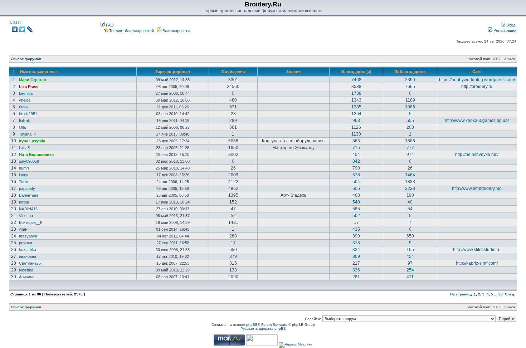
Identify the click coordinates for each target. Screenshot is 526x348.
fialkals (25, 120)
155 (410, 249)
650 (410, 236)
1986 (410, 106)
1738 (356, 93)
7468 (356, 79)
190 (410, 195)
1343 (356, 100)
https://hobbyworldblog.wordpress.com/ (477, 79)
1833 (410, 181)
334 (356, 249)
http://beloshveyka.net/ (476, 154)
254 (410, 270)
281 (356, 276)
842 (356, 161)
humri (24, 168)
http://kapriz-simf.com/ (477, 263)
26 (410, 168)
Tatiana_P (27, 134)
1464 (410, 174)
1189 (410, 100)
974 (410, 154)
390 (356, 236)
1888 (410, 140)
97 (410, 263)
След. (510, 294)
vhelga (24, 100)
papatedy (27, 188)
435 (356, 229)
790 (356, 168)
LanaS (24, 148)
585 (356, 208)
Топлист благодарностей (131, 31)
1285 (356, 106)
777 (410, 147)
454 (356, 154)
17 (356, 222)
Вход (510, 25)
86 (500, 294)
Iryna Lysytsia (32, 141)
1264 (356, 113)
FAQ (109, 25)
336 (356, 270)
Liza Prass (28, 86)
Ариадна (26, 277)
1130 (356, 134)
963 (356, 120)
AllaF (23, 229)
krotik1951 (28, 114)
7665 (410, 86)
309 (356, 256)
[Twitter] (22, 29)
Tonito (24, 182)
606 (356, 188)
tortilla (24, 202)
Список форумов (26, 59)
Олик (23, 107)
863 (356, 140)
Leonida (26, 93)
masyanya (28, 236)
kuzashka (27, 249)
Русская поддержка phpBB (263, 328)
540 (356, 202)
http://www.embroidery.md (477, 188)
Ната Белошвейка (36, 154)
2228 (410, 188)
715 (356, 147)
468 (356, 195)
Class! (15, 22)
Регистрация (504, 30)
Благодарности (175, 31)
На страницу (461, 294)
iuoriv (23, 175)
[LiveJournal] (30, 29)
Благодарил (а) (356, 71)
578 (356, 174)
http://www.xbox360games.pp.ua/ (477, 120)
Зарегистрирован (172, 71)
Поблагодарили (410, 71)
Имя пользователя (38, 71)
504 (356, 181)
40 (410, 202)
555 (410, 120)
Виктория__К (30, 222)
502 (356, 215)
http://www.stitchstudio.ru (477, 249)
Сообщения (233, 71)
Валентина (28, 195)
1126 (356, 127)
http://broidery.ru (476, 86)
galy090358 (29, 161)
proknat (25, 243)
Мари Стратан (32, 80)
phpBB (252, 325)
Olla (22, 127)
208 (410, 127)
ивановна (27, 256)
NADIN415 (28, 209)
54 (410, 208)
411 (410, 276)
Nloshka (26, 270)
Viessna (26, 216)
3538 (356, 86)
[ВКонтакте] (15, 29)
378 (356, 242)
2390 (410, 79)
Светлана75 (30, 263)
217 (356, 263)
